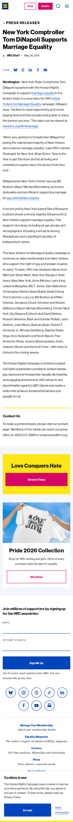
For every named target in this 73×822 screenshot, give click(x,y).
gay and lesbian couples (23, 198)
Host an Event (36, 771)
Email (13, 622)
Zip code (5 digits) (21, 640)
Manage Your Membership (36, 725)
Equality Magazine (36, 736)
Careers (36, 748)
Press (36, 759)
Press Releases (23, 23)
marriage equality (42, 93)
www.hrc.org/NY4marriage (20, 126)
